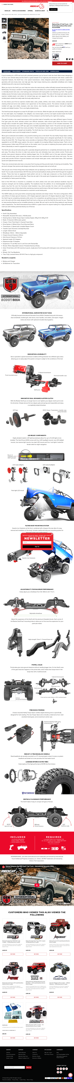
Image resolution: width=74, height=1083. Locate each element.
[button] (70, 1075)
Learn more (53, 9)
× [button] (71, 3)
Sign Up (37, 546)
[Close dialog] (52, 534)
